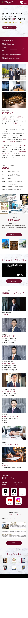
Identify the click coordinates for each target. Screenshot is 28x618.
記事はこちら (19, 58)
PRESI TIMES (13, 48)
